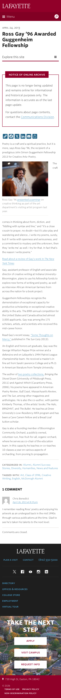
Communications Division (37, 117)
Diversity (16, 468)
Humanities (28, 468)
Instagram (38, 571)
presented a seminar (28, 199)
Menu (11, 16)
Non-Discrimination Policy (20, 693)
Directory (8, 583)
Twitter (14, 571)
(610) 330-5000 (48, 559)
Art (22, 475)
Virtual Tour (10, 606)
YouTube (30, 571)
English (16, 478)
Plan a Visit (10, 559)
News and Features (47, 468)
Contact (28, 559)
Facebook (22, 571)
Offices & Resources (15, 589)
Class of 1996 (32, 475)
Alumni (27, 464)
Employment (10, 600)
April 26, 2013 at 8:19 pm (25, 502)
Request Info (30, 664)
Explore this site (13, 57)
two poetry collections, (31, 374)
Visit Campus (30, 652)
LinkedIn (46, 571)
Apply (30, 640)
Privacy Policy (30, 689)
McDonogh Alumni (32, 478)
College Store (11, 594)
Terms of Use (11, 689)
